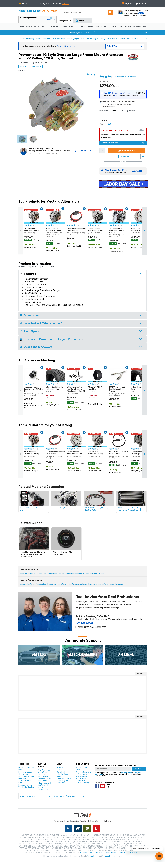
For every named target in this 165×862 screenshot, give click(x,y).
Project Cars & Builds (26, 768)
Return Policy (42, 774)
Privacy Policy (126, 773)
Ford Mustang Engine (53, 573)
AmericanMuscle (62, 821)
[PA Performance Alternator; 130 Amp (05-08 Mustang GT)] (140, 440)
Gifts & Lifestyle (32, 26)
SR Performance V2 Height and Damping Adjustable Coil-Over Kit (76, 390)
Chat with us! (42, 781)
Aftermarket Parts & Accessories (33, 584)
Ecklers (107, 821)
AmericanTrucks (78, 821)
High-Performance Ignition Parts (80, 584)
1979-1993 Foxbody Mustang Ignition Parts (97, 39)
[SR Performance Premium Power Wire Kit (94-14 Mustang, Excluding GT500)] (76, 216)
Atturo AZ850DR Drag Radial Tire (96, 389)
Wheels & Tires (139, 26)
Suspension (117, 26)
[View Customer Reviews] (105, 76)
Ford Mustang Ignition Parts (73, 573)
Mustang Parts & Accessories (31, 573)
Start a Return (43, 772)
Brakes (44, 26)
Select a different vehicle (110, 143)
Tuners (128, 26)
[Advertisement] (82, 693)
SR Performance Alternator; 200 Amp (138, 230)
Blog (20, 783)
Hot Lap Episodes (25, 772)
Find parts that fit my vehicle (30, 66)
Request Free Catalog (26, 785)
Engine (64, 26)
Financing (22, 778)
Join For (137, 171)
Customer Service (44, 779)
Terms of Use (43, 789)
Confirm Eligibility (108, 106)
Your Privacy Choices (116, 852)
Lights (107, 26)
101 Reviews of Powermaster (125, 77)
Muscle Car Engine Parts (56, 584)
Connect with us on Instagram (108, 786)
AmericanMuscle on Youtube (102, 786)
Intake (90, 26)
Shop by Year (23, 774)
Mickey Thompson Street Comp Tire (140, 389)
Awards (59, 770)
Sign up (139, 769)
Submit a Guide (62, 774)
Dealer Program (62, 781)
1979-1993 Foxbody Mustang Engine (66, 39)
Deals (21, 26)
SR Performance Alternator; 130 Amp (31, 230)
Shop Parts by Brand (26, 776)
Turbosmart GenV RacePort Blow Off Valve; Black (33, 391)
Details (65, 3)
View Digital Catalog (26, 787)
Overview (60, 768)
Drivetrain (54, 26)
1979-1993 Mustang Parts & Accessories (34, 39)
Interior (99, 26)
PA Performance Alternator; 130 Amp (138, 454)
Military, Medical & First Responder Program (44, 785)
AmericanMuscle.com (37, 11)
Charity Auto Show (64, 778)
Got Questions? (43, 776)
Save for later (125, 157)
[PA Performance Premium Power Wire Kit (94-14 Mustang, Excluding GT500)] (119, 440)
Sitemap (83, 852)
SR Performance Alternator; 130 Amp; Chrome (118, 232)
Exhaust (72, 26)
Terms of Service (109, 856)
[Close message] (146, 32)
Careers (59, 776)
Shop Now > (89, 33)
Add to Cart (128, 150)
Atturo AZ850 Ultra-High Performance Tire (55, 389)
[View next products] (144, 230)
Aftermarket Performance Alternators (108, 584)
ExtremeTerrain (95, 821)
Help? (143, 143)
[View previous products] (20, 230)
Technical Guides (24, 781)
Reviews (59, 785)
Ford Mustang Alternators (96, 573)
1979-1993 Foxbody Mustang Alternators (131, 39)
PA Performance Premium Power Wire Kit (118, 455)
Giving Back (61, 772)
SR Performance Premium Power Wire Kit (76, 231)
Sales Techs (61, 783)
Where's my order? (44, 770)
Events (20, 770)
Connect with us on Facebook (97, 786)
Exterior (82, 26)
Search (110, 12)
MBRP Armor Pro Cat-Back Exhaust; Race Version (117, 391)
